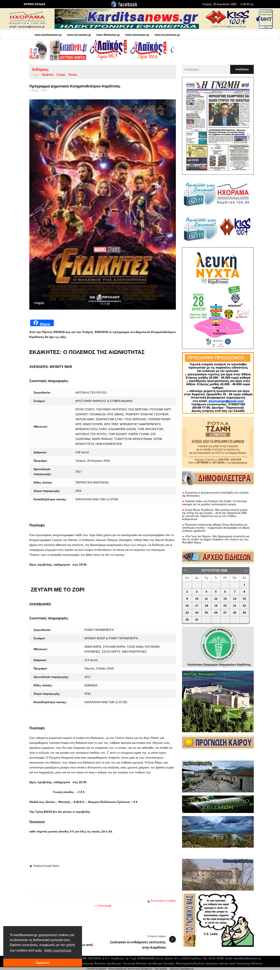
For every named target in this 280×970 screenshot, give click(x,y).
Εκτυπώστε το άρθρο (163, 900)
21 (234, 605)
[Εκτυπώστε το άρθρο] (148, 900)
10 (196, 598)
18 (206, 605)
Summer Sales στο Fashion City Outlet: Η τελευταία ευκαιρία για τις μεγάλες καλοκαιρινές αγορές (214, 503)
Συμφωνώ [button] (43, 962)
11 (206, 598)
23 (187, 612)
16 (187, 605)
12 (215, 598)
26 (215, 612)
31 (196, 619)
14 (234, 598)
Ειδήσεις (40, 69)
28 (234, 612)
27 (225, 612)
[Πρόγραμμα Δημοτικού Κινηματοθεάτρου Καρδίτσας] (102, 204)
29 (244, 612)
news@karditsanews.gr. (247, 958)
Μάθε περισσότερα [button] (57, 950)
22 (244, 605)
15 (244, 598)
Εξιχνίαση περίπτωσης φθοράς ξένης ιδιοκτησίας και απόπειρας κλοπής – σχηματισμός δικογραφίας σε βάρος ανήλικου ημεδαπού (216, 527)
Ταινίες (72, 74)
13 (225, 598)
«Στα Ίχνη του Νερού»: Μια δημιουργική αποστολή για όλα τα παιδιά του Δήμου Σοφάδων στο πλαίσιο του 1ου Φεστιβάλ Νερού (215, 539)
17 (196, 605)
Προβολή (47, 74)
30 (187, 619)
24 (196, 612)
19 (215, 605)
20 (225, 605)
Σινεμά (61, 74)
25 (206, 612)
